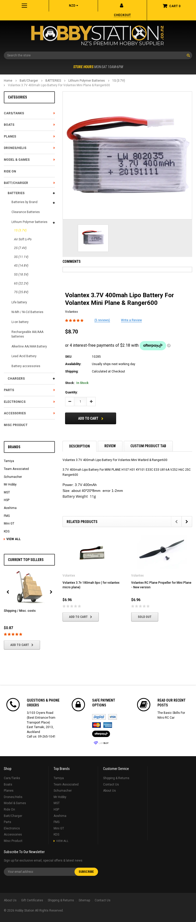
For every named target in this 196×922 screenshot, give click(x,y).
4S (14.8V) (21, 265)
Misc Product (16, 425)
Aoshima (10, 508)
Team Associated (16, 469)
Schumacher (13, 477)
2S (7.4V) (20, 248)
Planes (10, 136)
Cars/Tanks (14, 113)
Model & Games (17, 159)
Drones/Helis (15, 148)
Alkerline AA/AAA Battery (29, 346)
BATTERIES (53, 80)
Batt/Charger (29, 80)
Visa (112, 717)
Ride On (10, 171)
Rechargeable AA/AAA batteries (27, 334)
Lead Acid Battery (23, 356)
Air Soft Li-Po (23, 239)
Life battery (19, 302)
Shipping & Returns (116, 778)
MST (7, 492)
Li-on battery (20, 322)
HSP (6, 500)
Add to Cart (19, 645)
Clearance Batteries (25, 212)
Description (79, 446)
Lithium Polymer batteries (86, 80)
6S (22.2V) (21, 283)
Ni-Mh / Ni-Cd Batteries (27, 312)
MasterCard (96, 725)
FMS (7, 516)
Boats (9, 125)
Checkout (122, 15)
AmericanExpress (107, 725)
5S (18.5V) (21, 274)
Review (110, 446)
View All (13, 539)
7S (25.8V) (21, 292)
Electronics (15, 402)
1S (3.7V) (118, 80)
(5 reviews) (102, 320)
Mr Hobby (10, 484)
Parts (9, 390)
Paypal (99, 717)
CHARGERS (16, 378)
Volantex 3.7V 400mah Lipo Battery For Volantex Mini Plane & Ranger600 (59, 85)
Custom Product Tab (148, 446)
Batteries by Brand (24, 202)
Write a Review (131, 320)
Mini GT (9, 523)
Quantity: (71, 392)
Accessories (15, 413)
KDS (6, 531)
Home (8, 80)
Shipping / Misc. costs (20, 611)
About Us (109, 790)
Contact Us (111, 784)
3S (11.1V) (21, 257)
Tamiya (9, 461)
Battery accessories (25, 366)
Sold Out (145, 617)
